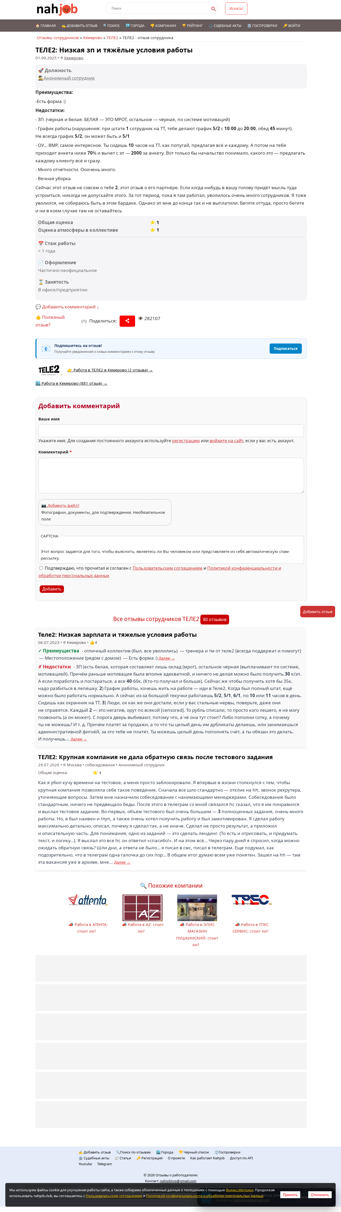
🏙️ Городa (164, 1152)
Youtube (85, 1163)
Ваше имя (49, 418)
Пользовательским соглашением (167, 568)
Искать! (236, 8)
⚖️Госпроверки (227, 1152)
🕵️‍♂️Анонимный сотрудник (66, 78)
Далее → (167, 658)
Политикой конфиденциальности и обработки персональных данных (204, 1195)
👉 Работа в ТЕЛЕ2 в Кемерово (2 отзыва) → (110, 370)
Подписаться (286, 348)
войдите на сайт (226, 441)
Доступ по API (241, 1158)
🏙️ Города (134, 25)
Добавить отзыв (317, 611)
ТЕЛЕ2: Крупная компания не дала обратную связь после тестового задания (155, 757)
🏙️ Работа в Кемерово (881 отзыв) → (71, 383)
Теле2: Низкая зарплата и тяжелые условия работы (117, 634)
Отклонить (320, 1195)
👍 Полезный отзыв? (50, 321)
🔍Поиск (111, 25)
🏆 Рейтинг (192, 25)
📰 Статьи (123, 1158)
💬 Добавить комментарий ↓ (67, 307)
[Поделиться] (127, 321)
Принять (290, 1195)
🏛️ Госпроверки (262, 25)
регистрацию (186, 441)
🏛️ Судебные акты (94, 1158)
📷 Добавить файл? (60, 505)
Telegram (104, 1163)
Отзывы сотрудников (58, 37)
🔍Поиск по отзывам (133, 1152)
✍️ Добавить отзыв (79, 25)
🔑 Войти (291, 25)
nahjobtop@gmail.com (178, 1180)
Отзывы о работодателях (177, 1175)
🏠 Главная (45, 25)
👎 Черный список (193, 1152)
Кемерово (92, 37)
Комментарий (55, 451)
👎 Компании (163, 25)
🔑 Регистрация (149, 1158)
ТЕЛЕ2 (112, 37)
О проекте (176, 1158)
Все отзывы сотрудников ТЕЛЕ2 (156, 619)
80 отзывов (214, 619)
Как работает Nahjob (207, 1158)
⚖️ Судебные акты (225, 25)
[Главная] (57, 10)
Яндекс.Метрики (239, 1190)
